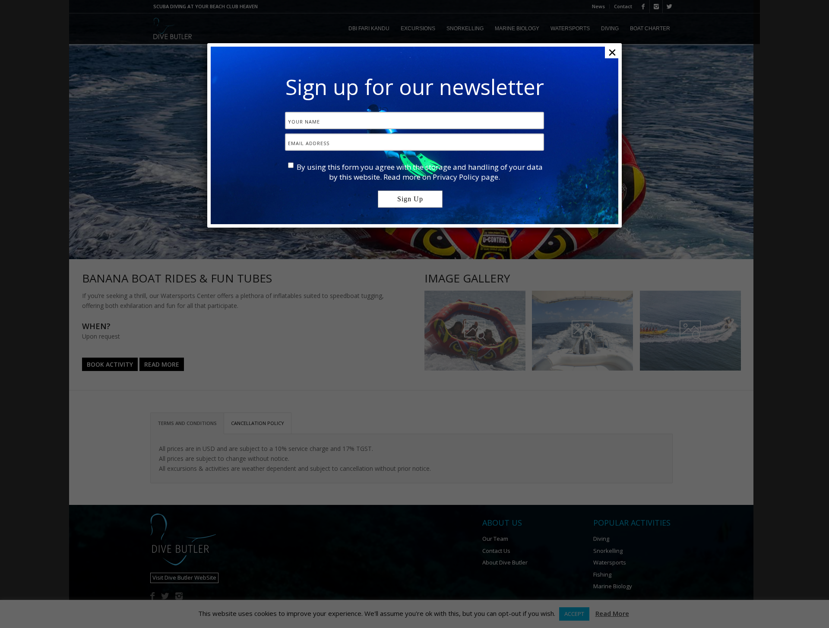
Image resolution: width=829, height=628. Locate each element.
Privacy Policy (456, 177)
